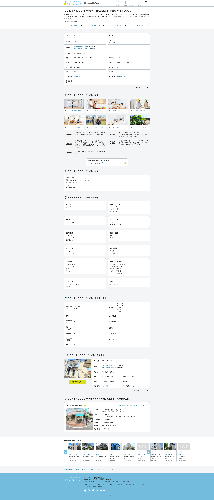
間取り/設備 (96, 25)
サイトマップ (87, 486)
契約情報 (118, 25)
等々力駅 (85, 46)
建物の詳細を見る (77, 382)
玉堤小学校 (77, 76)
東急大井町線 (78, 46)
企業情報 (94, 486)
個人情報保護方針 (120, 484)
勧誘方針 (112, 484)
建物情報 (140, 25)
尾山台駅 (85, 48)
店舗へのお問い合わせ (103, 484)
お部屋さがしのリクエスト (90, 484)
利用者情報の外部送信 (131, 484)
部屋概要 (74, 25)
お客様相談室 (141, 484)
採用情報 (100, 486)
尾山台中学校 (121, 76)
